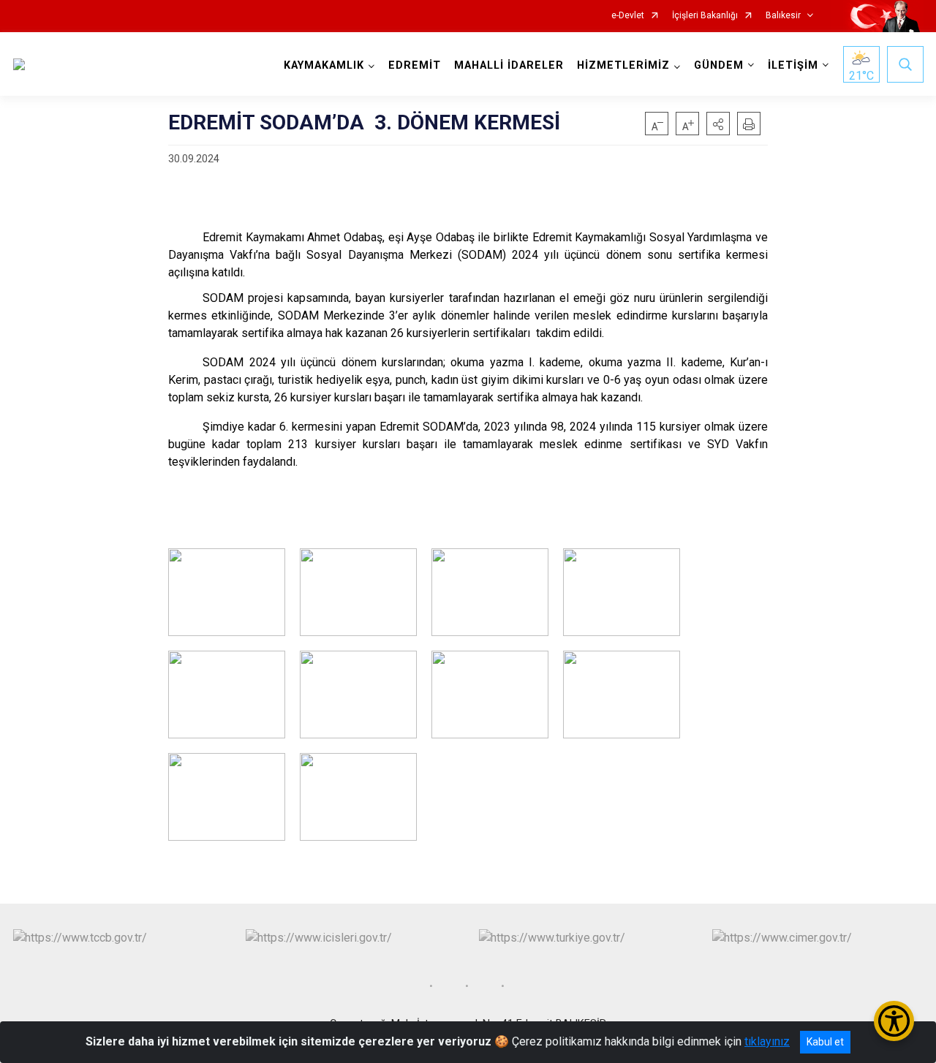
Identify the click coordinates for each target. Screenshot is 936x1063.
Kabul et (825, 1042)
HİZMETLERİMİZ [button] (623, 65)
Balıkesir (783, 15)
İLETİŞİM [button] (793, 65)
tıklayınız (767, 1041)
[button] (718, 123)
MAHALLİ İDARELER (509, 65)
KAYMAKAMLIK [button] (324, 65)
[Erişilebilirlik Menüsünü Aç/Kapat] (894, 1021)
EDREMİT (414, 65)
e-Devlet (627, 15)
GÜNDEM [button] (719, 65)
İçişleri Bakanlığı (705, 15)
